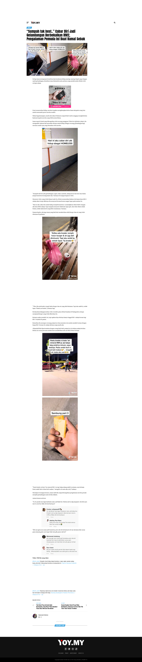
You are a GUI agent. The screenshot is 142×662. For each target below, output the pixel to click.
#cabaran (65, 592)
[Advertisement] (71, 10)
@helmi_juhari (36, 561)
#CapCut (64, 563)
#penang (68, 563)
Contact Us (81, 653)
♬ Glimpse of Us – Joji (39, 565)
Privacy (66, 653)
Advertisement (73, 653)
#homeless (71, 592)
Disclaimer (60, 653)
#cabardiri (73, 563)
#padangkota (59, 592)
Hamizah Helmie (43, 615)
